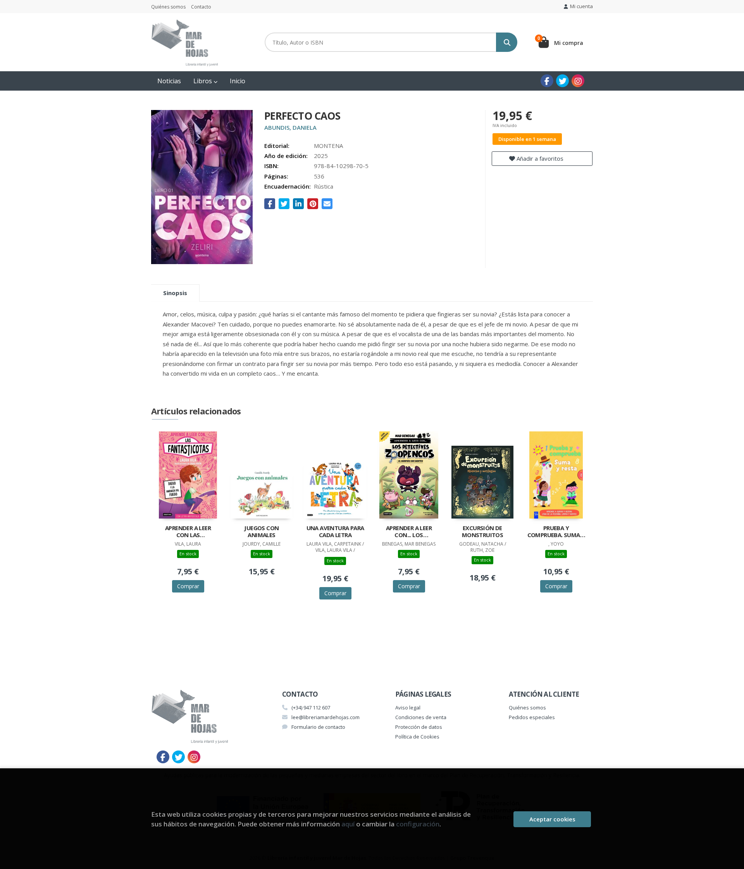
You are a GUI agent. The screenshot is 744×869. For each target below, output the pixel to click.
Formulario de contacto (318, 726)
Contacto (201, 6)
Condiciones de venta (420, 717)
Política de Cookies (417, 736)
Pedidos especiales (532, 717)
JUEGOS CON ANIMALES (261, 531)
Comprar (188, 586)
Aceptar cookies (552, 819)
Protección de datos (418, 726)
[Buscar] (506, 42)
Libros (203, 81)
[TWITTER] (562, 80)
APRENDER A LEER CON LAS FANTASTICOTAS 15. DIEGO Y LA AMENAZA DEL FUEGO (188, 532)
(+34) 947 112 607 (310, 707)
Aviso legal (407, 707)
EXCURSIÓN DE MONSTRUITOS (482, 531)
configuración (417, 823)
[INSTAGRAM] (578, 80)
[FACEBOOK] (547, 80)
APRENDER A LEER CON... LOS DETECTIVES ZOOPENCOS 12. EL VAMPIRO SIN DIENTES (409, 532)
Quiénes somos (168, 6)
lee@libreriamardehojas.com (325, 717)
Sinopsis (175, 293)
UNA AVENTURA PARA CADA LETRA (335, 531)
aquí (348, 823)
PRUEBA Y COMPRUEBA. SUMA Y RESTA (556, 532)
